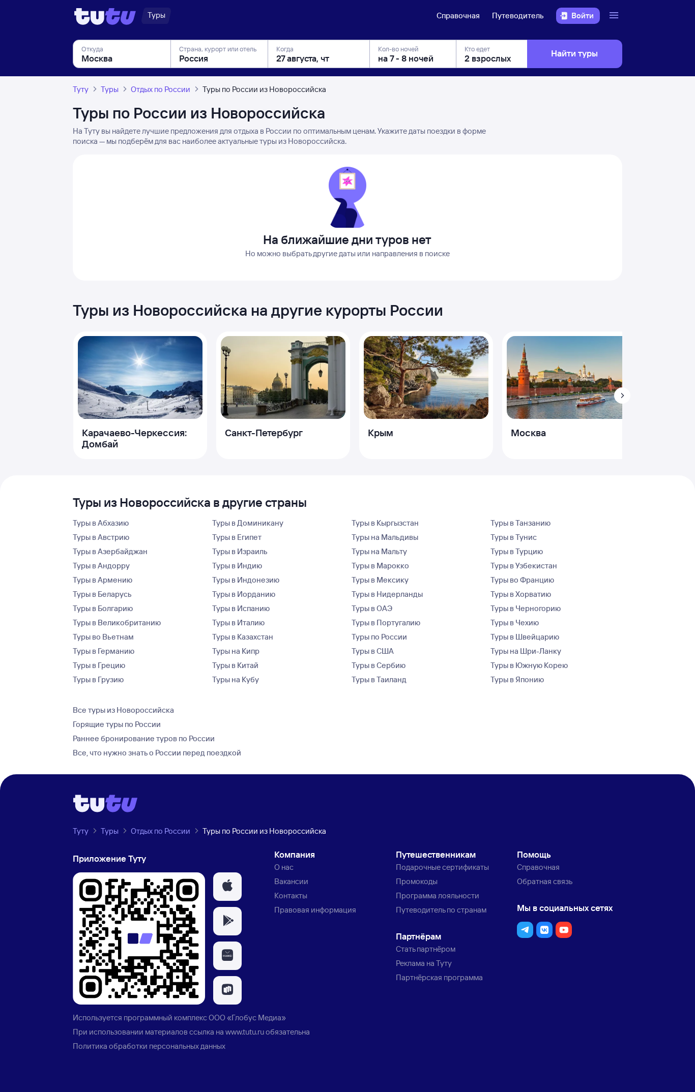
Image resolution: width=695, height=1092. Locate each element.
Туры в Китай (235, 665)
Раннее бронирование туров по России (144, 738)
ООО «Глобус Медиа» (247, 1017)
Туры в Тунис (513, 537)
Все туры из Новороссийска (123, 710)
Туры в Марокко (380, 565)
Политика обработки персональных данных (149, 1046)
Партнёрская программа (439, 977)
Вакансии (291, 881)
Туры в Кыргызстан (385, 523)
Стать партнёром (425, 949)
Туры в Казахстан (242, 637)
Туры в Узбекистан (523, 565)
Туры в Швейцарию (524, 637)
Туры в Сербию (379, 665)
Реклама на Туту (424, 963)
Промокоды (417, 881)
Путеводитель (518, 15)
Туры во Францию (522, 580)
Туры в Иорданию (243, 594)
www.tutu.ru (244, 1032)
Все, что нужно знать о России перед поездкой (157, 752)
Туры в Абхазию (101, 523)
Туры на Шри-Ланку (525, 651)
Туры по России (379, 637)
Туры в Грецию (99, 665)
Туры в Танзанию (520, 523)
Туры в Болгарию (103, 608)
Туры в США (373, 651)
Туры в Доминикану (247, 523)
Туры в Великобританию (117, 622)
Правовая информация (315, 910)
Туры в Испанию (241, 608)
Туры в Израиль (240, 551)
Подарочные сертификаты (442, 867)
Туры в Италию (238, 622)
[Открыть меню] (615, 16)
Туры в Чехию (514, 622)
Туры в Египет (237, 537)
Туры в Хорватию (520, 594)
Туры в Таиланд (379, 679)
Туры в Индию (237, 565)
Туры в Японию (517, 679)
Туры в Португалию (386, 622)
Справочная (458, 15)
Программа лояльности (437, 895)
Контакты (290, 895)
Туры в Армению (102, 580)
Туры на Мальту (379, 551)
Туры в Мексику (380, 580)
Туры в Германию (103, 651)
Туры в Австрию (101, 537)
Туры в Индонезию (245, 580)
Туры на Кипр (235, 651)
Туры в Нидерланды (387, 594)
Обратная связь (544, 881)
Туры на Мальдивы (385, 537)
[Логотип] (105, 15)
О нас (284, 867)
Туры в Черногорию (525, 608)
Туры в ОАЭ (372, 608)
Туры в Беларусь (102, 594)
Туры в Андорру (101, 565)
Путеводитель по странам (441, 910)
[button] (227, 886)
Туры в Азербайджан (110, 551)
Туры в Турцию (516, 551)
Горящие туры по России (117, 724)
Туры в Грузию (98, 679)
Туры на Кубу (235, 679)
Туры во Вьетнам (103, 637)
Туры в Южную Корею (529, 665)
